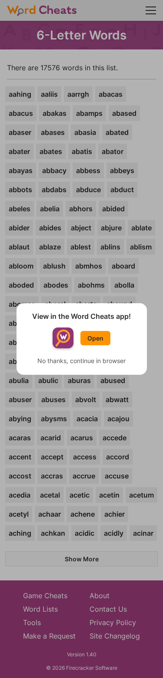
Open (95, 338)
